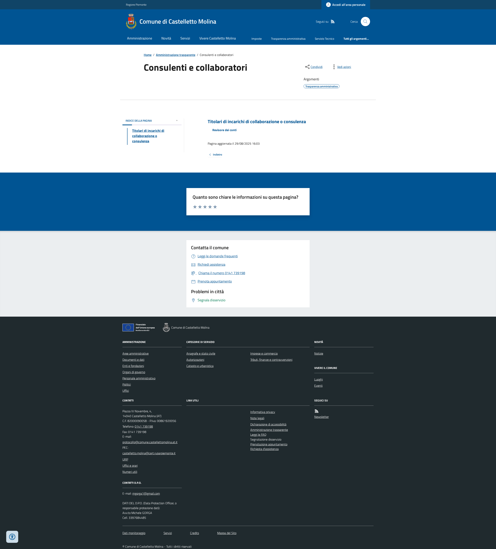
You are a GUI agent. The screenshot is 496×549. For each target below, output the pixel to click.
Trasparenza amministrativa (288, 38)
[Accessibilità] (12, 537)
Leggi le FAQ (258, 434)
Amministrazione (139, 38)
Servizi (185, 38)
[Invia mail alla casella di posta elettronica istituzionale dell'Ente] (149, 442)
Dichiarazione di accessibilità (268, 424)
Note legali (257, 418)
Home (148, 54)
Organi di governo (133, 372)
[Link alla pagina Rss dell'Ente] (316, 411)
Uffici (125, 390)
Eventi (318, 385)
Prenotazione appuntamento (268, 444)
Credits (194, 533)
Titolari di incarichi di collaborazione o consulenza (257, 122)
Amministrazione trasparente (175, 54)
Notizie (318, 353)
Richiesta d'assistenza (264, 449)
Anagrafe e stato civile (200, 353)
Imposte (256, 38)
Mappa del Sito (226, 533)
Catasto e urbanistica (200, 365)
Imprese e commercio (264, 353)
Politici (126, 384)
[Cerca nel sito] (364, 21)
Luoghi (318, 379)
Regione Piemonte (136, 5)
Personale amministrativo (138, 378)
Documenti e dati (133, 359)
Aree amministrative (135, 353)
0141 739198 (144, 426)
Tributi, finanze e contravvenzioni (271, 359)
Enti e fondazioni (133, 365)
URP (125, 459)
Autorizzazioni (195, 359)
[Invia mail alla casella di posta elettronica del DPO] (146, 493)
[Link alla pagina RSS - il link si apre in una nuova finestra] (332, 21)
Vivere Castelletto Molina (217, 38)
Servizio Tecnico (324, 38)
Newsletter (321, 416)
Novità (166, 38)
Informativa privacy (262, 412)
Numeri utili (129, 471)
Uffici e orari (130, 465)
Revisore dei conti (224, 130)
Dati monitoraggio (133, 533)
